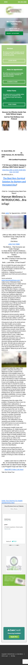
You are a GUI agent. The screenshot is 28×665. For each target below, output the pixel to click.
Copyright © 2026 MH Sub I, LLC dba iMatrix (12, 654)
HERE (7, 213)
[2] (14, 42)
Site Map (13, 656)
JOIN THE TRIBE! (14, 244)
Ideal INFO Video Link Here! (14, 469)
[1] (10, 42)
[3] (17, 42)
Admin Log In (5, 656)
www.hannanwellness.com (11, 280)
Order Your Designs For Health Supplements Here (12, 502)
